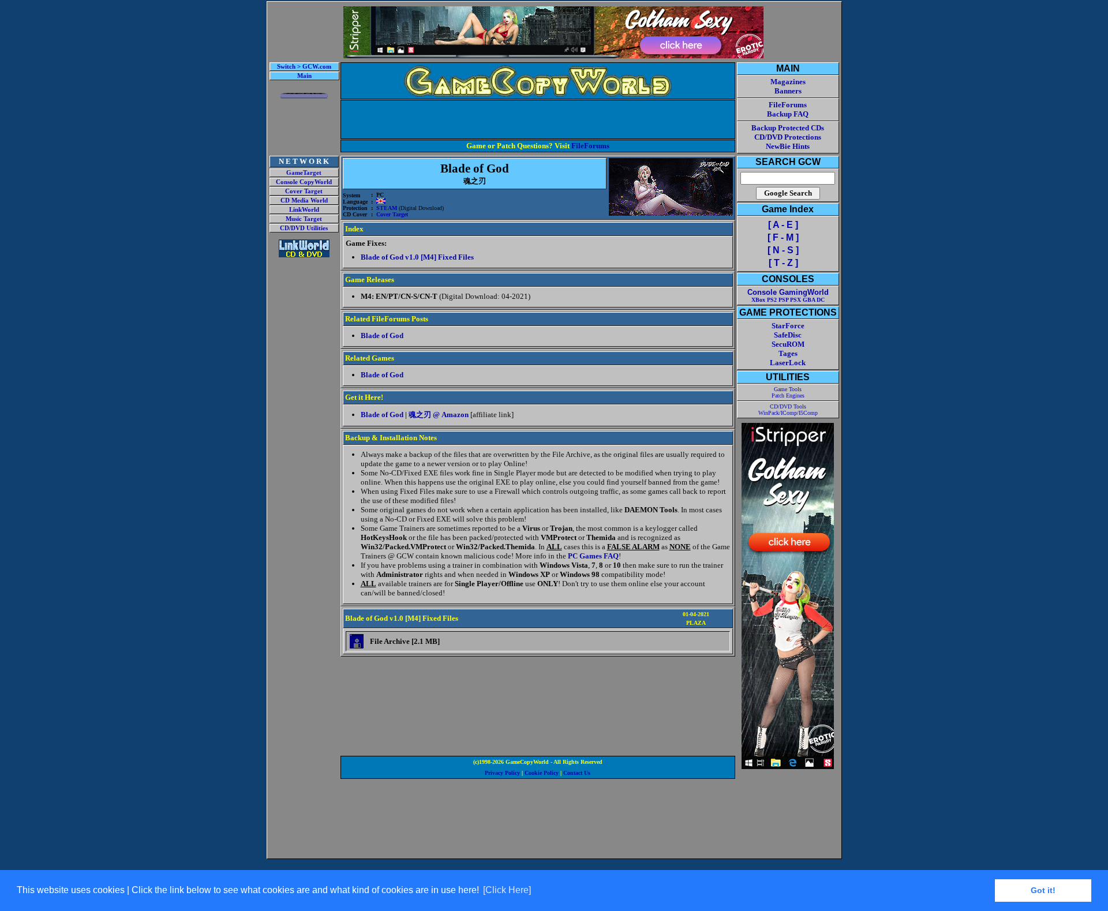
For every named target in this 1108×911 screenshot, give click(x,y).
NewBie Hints (788, 146)
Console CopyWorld (304, 182)
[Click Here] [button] (507, 890)
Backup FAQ (787, 114)
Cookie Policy (542, 773)
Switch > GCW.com (304, 66)
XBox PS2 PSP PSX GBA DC (788, 300)
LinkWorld (304, 210)
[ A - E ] (783, 225)
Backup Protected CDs (787, 127)
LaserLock (788, 362)
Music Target (304, 219)
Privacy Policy (502, 773)
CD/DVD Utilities (304, 228)
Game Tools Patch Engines (788, 392)
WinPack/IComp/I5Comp (788, 413)
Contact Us (576, 773)
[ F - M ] (783, 237)
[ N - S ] (783, 250)
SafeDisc (788, 335)
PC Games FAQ (593, 556)
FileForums (590, 145)
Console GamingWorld (788, 292)
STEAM (386, 208)
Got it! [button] (1043, 890)
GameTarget (303, 173)
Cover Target (304, 191)
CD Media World (304, 200)
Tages (788, 353)
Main (304, 76)
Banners (788, 91)
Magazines (788, 81)
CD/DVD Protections (787, 137)
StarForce (788, 325)
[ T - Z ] (783, 263)
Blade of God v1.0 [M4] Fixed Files (417, 257)
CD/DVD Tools (788, 406)
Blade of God (382, 335)
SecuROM (788, 344)
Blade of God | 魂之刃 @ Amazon (415, 414)
